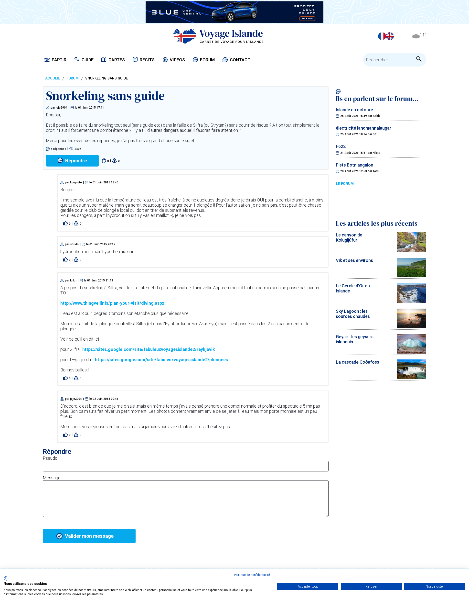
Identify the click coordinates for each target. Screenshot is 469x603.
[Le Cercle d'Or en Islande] (411, 301)
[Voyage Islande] (218, 36)
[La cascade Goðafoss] (411, 377)
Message (52, 477)
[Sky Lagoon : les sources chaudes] (411, 326)
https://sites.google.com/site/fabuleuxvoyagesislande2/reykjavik (148, 349)
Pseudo (50, 458)
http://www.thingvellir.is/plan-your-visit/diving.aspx (112, 303)
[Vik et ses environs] (411, 275)
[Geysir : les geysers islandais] (411, 352)
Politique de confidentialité (252, 575)
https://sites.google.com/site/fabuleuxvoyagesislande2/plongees (161, 359)
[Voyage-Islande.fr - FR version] (382, 36)
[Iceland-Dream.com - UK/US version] (390, 36)
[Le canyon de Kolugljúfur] (411, 250)
